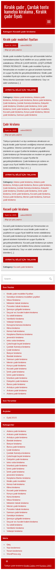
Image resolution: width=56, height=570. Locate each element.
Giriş (9, 544)
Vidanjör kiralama (14, 321)
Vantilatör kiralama (15, 318)
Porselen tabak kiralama (18, 306)
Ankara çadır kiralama (17, 390)
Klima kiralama (13, 328)
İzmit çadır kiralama (20, 109)
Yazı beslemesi (13, 547)
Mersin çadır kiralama (32, 197)
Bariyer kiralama (14, 353)
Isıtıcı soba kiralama (15, 340)
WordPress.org (14, 554)
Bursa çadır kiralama (42, 100)
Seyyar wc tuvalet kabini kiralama (22, 312)
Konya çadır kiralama (33, 112)
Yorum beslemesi (14, 550)
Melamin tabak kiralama (18, 303)
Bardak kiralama (14, 356)
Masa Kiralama (13, 300)
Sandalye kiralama (15, 515)
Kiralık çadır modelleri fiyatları (20, 39)
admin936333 (26, 45)
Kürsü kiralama (13, 496)
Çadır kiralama (9, 103)
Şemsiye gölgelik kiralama (18, 309)
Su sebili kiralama (14, 315)
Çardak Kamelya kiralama (28, 103)
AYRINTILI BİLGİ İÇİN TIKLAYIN (20, 90)
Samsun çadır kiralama (27, 115)
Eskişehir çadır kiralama (17, 381)
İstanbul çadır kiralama (27, 106)
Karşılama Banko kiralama (18, 478)
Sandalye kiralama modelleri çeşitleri (23, 296)
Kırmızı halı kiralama (15, 331)
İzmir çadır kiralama (15, 374)
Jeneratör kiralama (15, 337)
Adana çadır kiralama (22, 97)
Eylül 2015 (12, 417)
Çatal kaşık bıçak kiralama (18, 343)
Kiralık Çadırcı (29, 566)
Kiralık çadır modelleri (39, 109)
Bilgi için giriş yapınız (13, 50)
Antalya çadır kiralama (22, 100)
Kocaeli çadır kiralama (13, 112)
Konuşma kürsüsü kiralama (19, 325)
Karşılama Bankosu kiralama (19, 334)
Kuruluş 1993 (45, 566)
